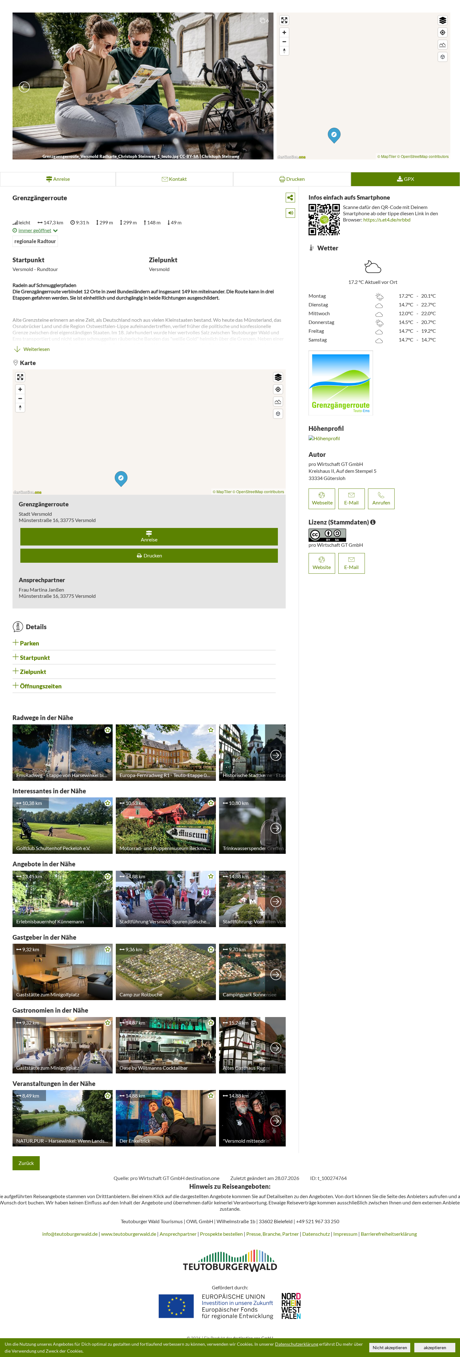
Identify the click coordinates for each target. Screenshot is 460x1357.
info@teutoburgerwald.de (70, 1234)
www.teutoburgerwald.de (128, 1234)
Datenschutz (316, 1234)
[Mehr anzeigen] (276, 752)
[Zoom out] (284, 41)
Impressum (345, 1234)
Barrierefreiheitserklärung (389, 1234)
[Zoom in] (284, 32)
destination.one (202, 1178)
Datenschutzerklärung (296, 1344)
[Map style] (442, 20)
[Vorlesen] (288, 212)
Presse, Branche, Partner (272, 1234)
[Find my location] (442, 32)
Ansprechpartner (178, 1234)
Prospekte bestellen (221, 1234)
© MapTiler (386, 156)
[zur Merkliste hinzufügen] (106, 731)
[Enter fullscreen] (284, 20)
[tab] (144, 643)
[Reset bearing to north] (284, 50)
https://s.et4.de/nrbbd (387, 219)
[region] (363, 86)
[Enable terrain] (442, 44)
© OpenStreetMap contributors (423, 156)
